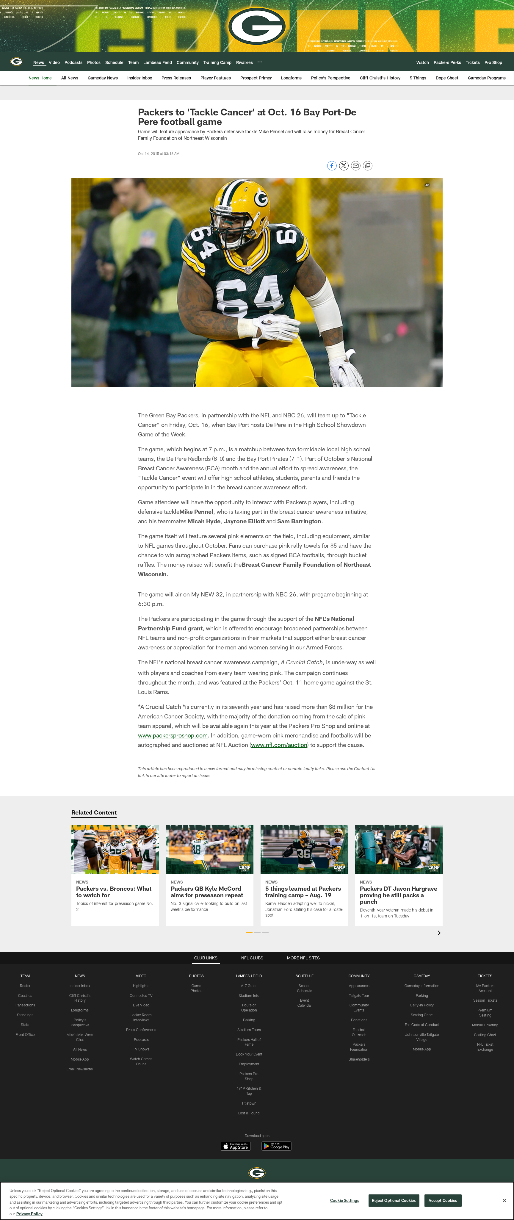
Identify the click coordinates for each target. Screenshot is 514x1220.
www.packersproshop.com (173, 735)
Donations (359, 1020)
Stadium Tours (249, 1030)
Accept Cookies (443, 1200)
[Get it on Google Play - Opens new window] (276, 1149)
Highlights (141, 985)
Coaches (25, 995)
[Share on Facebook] (332, 168)
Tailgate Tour (359, 995)
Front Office (25, 1034)
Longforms (80, 1010)
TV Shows (141, 1049)
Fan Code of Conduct (422, 1024)
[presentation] (440, 934)
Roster (25, 985)
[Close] (504, 1200)
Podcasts (141, 1039)
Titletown (249, 1103)
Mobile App (80, 1059)
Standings (25, 1015)
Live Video (141, 1005)
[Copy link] (367, 166)
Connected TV (141, 995)
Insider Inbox (80, 985)
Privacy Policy (29, 1213)
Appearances (359, 985)
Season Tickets (485, 1000)
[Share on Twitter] (344, 168)
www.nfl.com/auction (279, 744)
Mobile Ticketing (485, 1025)
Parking (249, 1020)
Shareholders (359, 1059)
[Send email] (356, 168)
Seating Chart (422, 1015)
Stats (25, 1024)
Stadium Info (249, 995)
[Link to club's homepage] (17, 61)
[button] (249, 933)
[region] (257, 1201)
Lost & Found (249, 1113)
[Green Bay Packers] (257, 1173)
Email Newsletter (80, 1069)
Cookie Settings (344, 1200)
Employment (249, 1064)
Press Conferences (141, 1030)
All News (80, 1049)
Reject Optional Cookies (394, 1200)
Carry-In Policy (422, 1005)
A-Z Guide (249, 985)
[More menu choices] (260, 61)
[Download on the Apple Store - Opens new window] (235, 1147)
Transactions (25, 1005)
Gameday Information (422, 985)
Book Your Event (249, 1054)
